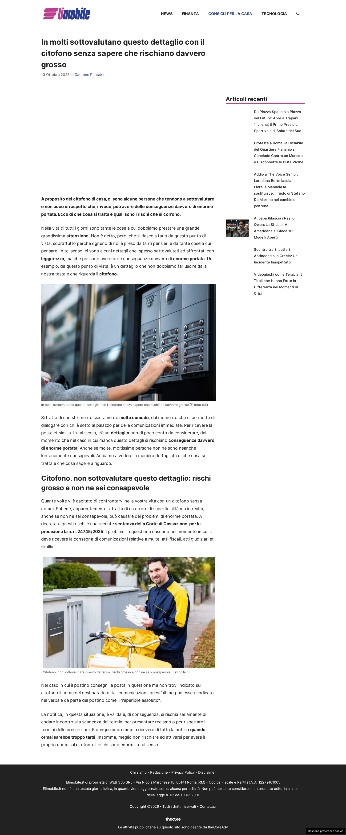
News (167, 13)
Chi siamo (138, 772)
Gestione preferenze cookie (325, 831)
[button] (298, 14)
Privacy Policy (183, 772)
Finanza (190, 13)
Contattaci (208, 806)
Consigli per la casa (230, 13)
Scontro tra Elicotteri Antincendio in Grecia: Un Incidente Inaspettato (276, 255)
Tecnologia (274, 13)
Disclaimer (207, 772)
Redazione (159, 772)
